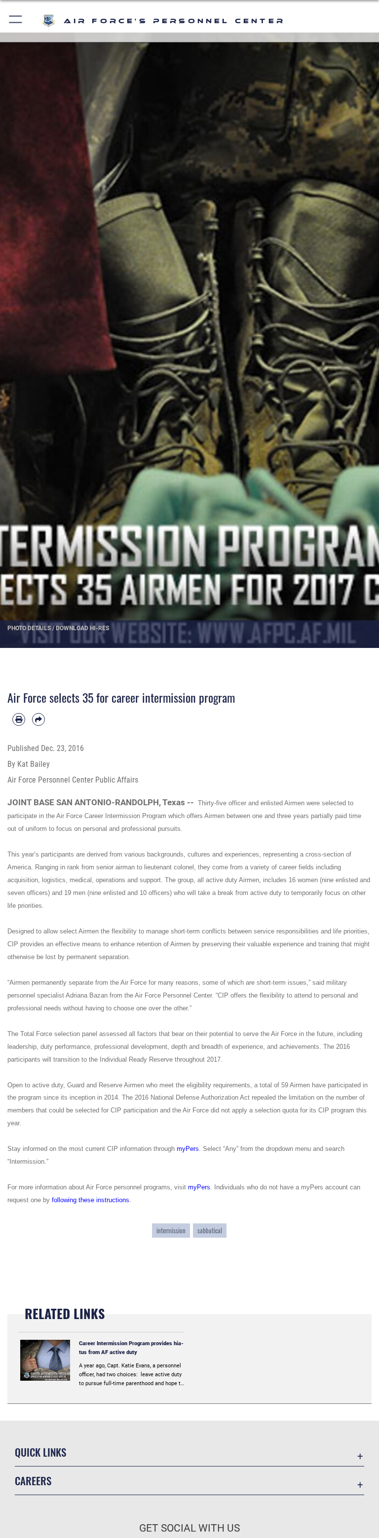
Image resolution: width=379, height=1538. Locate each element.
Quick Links (40, 1452)
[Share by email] (38, 719)
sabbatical (209, 1230)
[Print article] (18, 719)
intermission (171, 1230)
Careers (33, 1480)
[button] (16, 21)
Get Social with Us (189, 1528)
